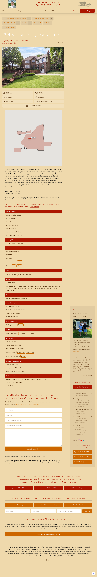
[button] (33, 137)
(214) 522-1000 (69, 556)
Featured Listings (11, 11)
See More (76, 351)
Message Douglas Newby (33, 449)
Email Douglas (80, 462)
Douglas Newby (77, 310)
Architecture (35, 11)
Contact (86, 11)
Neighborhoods (23, 11)
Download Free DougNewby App (47, 534)
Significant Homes (36, 547)
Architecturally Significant (53, 547)
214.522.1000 (34, 207)
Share (59, 42)
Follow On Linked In (78, 505)
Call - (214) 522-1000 (82, 452)
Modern (45, 11)
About (74, 11)
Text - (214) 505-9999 (82, 457)
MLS (52, 11)
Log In (48, 560)
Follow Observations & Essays (49, 505)
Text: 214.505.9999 (33, 404)
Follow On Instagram (19, 505)
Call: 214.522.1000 (20, 404)
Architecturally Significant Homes (17, 547)
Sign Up (87, 511)
